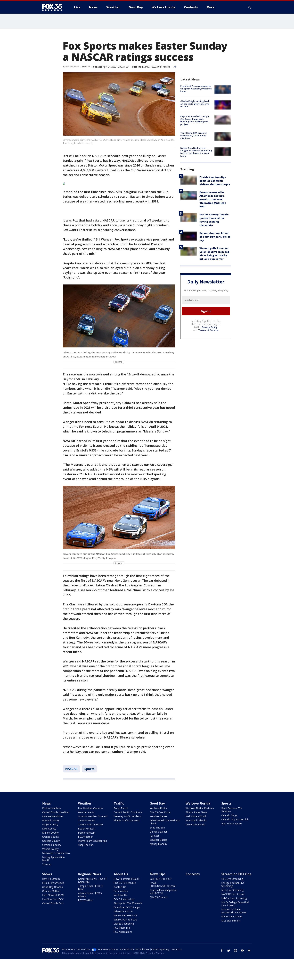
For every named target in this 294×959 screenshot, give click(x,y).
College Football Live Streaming (232, 884)
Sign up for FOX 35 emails (128, 903)
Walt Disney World (196, 816)
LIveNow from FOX (52, 899)
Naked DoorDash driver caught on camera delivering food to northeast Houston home (196, 152)
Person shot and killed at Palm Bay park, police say (214, 237)
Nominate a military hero (56, 853)
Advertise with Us (123, 911)
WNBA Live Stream (231, 916)
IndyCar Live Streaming (234, 898)
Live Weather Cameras (90, 808)
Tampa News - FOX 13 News (90, 887)
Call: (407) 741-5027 (161, 878)
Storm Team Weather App (92, 840)
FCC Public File (122, 927)
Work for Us (120, 895)
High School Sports (231, 823)
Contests (193, 874)
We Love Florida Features (200, 808)
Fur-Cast (154, 835)
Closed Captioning (124, 923)
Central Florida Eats (53, 903)
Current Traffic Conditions (128, 812)
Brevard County (50, 820)
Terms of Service (208, 330)
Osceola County (51, 840)
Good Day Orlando (52, 887)
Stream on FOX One (236, 874)
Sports (89, 769)
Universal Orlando (195, 824)
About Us (121, 874)
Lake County (49, 828)
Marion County (50, 832)
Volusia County (50, 849)
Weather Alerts (86, 812)
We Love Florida (159, 808)
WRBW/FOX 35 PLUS (125, 919)
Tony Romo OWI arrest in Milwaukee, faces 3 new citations (193, 135)
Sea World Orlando (196, 820)
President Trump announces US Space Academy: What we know (196, 89)
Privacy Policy (209, 327)
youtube (242, 950)
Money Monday (158, 843)
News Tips (157, 874)
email (249, 950)
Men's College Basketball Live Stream (235, 904)
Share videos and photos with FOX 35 (163, 891)
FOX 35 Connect (159, 897)
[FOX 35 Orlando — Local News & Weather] (53, 7)
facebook (222, 950)
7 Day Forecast (86, 820)
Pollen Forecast (86, 832)
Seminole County (51, 844)
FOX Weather (85, 836)
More (210, 7)
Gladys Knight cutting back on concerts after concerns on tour (194, 104)
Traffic (119, 803)
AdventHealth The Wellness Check (165, 822)
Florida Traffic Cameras (127, 820)
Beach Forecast (86, 828)
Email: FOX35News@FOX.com (163, 884)
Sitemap (46, 864)
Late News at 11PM (53, 895)
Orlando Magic (229, 815)
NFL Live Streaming (232, 878)
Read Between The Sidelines (231, 810)
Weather (84, 803)
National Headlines (52, 816)
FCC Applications (123, 931)
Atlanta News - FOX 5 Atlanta (90, 894)
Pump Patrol (121, 808)
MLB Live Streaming (232, 890)
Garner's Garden (159, 831)
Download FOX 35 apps (127, 907)
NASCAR (86, 66)
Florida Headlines (51, 808)
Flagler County (50, 824)
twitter (228, 950)
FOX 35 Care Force (160, 812)
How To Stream (51, 878)
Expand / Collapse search (250, 7)
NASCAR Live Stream (232, 894)
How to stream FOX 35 (126, 878)
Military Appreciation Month (53, 858)
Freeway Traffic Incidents (128, 816)
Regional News (89, 874)
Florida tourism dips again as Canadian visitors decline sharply (214, 181)
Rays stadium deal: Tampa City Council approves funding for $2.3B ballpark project (194, 120)
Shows (47, 874)
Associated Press (71, 66)
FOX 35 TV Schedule (53, 882)
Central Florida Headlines (56, 812)
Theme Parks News (196, 812)
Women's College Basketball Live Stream (234, 911)
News (46, 803)
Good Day (157, 803)
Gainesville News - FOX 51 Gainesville (92, 880)
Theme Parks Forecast (90, 824)
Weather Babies (158, 816)
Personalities (121, 891)
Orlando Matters (51, 891)
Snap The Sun (85, 844)
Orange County (50, 836)
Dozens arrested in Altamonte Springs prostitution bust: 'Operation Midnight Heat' (212, 199)
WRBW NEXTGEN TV (125, 915)
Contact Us (120, 887)
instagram (235, 950)
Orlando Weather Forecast (92, 816)
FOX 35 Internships (124, 899)
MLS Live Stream (230, 920)
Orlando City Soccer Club (235, 819)
